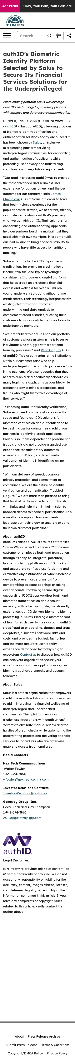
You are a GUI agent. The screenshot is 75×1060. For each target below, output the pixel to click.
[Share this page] (69, 35)
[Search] (49, 35)
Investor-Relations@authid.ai (25, 793)
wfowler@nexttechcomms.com (25, 779)
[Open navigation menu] (7, 35)
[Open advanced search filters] (58, 35)
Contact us (28, 654)
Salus (37, 142)
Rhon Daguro (51, 350)
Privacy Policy (57, 1053)
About (19, 1036)
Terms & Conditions (55, 1045)
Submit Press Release (22, 1045)
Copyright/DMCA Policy (25, 1053)
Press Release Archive (44, 1036)
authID (10, 126)
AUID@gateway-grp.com (22, 818)
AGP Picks (10, 6)
